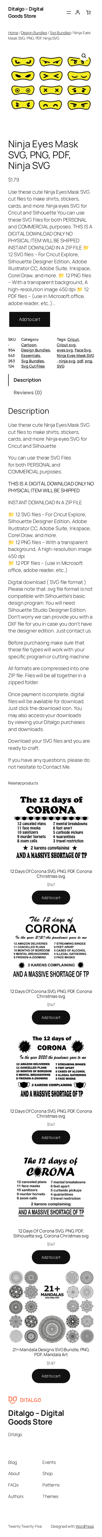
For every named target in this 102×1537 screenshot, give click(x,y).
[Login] (77, 12)
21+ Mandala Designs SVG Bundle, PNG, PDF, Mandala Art (51, 1352)
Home (13, 32)
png (88, 360)
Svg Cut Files (33, 366)
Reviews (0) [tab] (28, 392)
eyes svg (65, 350)
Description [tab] (27, 380)
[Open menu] (69, 12)
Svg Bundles (60, 32)
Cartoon (28, 344)
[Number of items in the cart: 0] (88, 12)
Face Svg (83, 350)
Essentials (30, 355)
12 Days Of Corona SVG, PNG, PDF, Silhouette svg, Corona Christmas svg (50, 1233)
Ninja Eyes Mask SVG (75, 355)
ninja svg (67, 360)
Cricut (73, 339)
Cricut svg (66, 344)
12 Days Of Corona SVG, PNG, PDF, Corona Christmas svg (51, 874)
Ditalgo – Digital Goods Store (26, 12)
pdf (80, 360)
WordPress (85, 1526)
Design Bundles (34, 32)
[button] (84, 56)
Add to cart (29, 319)
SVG (60, 366)
